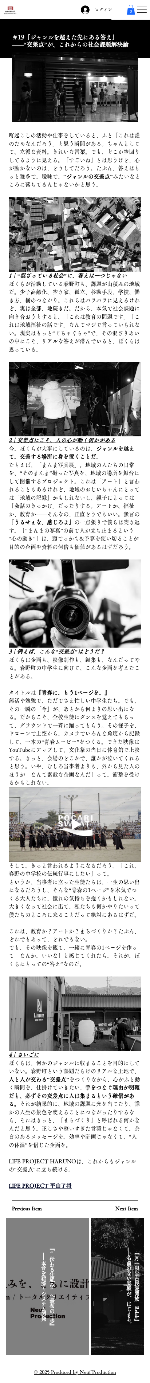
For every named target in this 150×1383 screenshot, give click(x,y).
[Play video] (75, 824)
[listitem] (47, 1286)
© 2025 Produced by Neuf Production (75, 1372)
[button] (131, 10)
